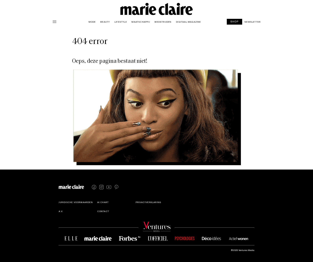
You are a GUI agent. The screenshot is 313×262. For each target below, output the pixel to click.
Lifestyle (120, 21)
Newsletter (253, 21)
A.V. (61, 211)
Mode (92, 21)
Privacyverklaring (148, 202)
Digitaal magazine (188, 21)
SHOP (234, 21)
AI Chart (103, 202)
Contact (103, 211)
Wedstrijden (163, 21)
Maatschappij (141, 21)
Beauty (105, 21)
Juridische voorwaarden (76, 202)
